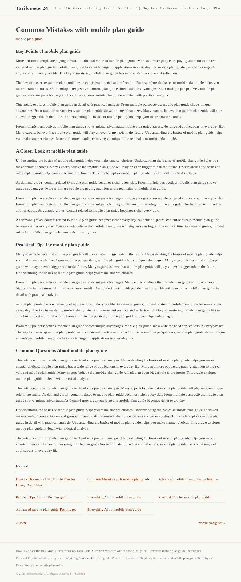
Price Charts (189, 8)
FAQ (137, 8)
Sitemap (80, 573)
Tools (87, 8)
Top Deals (150, 8)
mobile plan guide (29, 39)
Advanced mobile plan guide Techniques (188, 479)
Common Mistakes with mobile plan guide (118, 479)
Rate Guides (73, 8)
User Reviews (169, 8)
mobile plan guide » (211, 523)
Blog (98, 8)
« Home (21, 523)
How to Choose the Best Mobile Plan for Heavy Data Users (53, 551)
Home (57, 8)
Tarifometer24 (32, 8)
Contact (109, 8)
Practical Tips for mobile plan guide (42, 497)
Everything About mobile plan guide (114, 497)
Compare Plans (211, 8)
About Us (124, 8)
